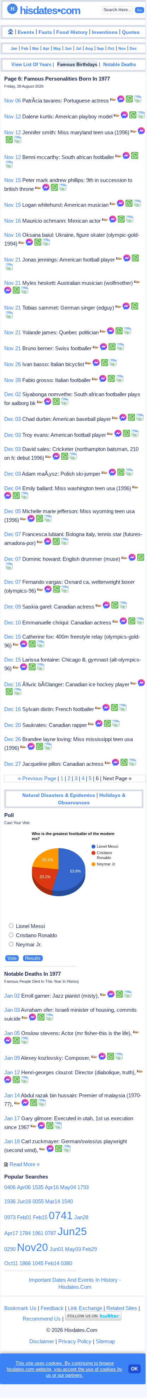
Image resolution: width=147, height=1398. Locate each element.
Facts (45, 32)
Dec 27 (12, 764)
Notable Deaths (119, 64)
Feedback (52, 1308)
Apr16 (52, 1187)
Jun (68, 48)
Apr (46, 48)
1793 (83, 1187)
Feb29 (89, 1249)
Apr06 (24, 1187)
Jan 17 (12, 1118)
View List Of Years (31, 64)
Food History (72, 32)
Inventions (105, 32)
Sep (100, 48)
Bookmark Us (20, 1308)
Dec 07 (12, 534)
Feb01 (24, 1217)
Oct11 (11, 1263)
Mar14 (52, 1201)
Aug (89, 48)
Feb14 (52, 1263)
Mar (35, 48)
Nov (122, 48)
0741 (61, 1215)
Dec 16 (12, 684)
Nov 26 (12, 364)
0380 (66, 1263)
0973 (10, 1217)
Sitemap (105, 1341)
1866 (25, 1263)
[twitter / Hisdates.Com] (93, 1319)
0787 (50, 1233)
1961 (37, 1233)
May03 (73, 1249)
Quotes (131, 32)
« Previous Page (37, 778)
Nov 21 (12, 260)
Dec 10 (12, 622)
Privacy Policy (75, 1341)
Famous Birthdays (77, 64)
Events (26, 32)
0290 (10, 1249)
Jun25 (72, 1231)
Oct (111, 48)
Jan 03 (12, 1010)
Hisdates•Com (49, 10)
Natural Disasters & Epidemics (58, 795)
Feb (24, 48)
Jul (78, 48)
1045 (37, 1263)
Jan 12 (12, 1072)
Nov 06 (12, 101)
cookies (108, 1369)
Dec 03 (12, 419)
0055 (38, 1201)
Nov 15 (12, 180)
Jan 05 (12, 1033)
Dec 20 (12, 725)
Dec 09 (12, 607)
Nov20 (32, 1247)
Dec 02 (12, 394)
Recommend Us (42, 1319)
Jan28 (81, 1217)
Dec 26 (12, 739)
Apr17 (11, 1233)
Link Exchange (85, 1308)
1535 (37, 1187)
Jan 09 (12, 1058)
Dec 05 (12, 511)
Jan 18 (12, 1141)
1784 (25, 1233)
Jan (14, 48)
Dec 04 (12, 488)
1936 (10, 1201)
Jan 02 (12, 996)
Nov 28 (12, 380)
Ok (134, 1368)
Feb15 (40, 1217)
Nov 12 (12, 116)
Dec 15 (12, 637)
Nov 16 (12, 221)
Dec (133, 48)
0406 (10, 1187)
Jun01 (56, 1249)
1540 (67, 1201)
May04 (68, 1187)
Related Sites (121, 1308)
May (57, 48)
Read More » (25, 1164)
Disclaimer (41, 1341)
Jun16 (24, 1201)
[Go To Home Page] (10, 31)
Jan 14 (12, 1095)
